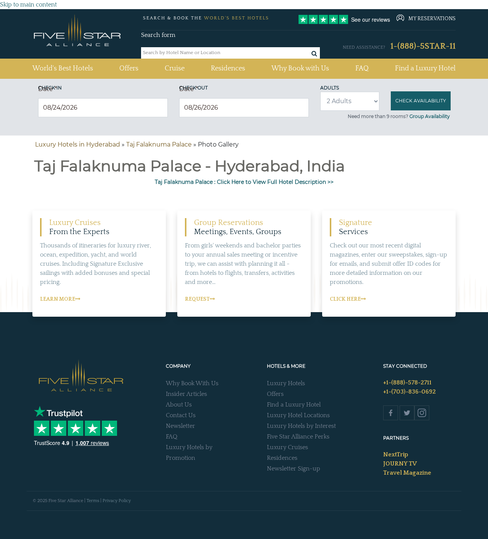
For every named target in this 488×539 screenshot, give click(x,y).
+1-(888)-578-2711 (407, 382)
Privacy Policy (117, 500)
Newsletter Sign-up (293, 468)
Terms (93, 500)
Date (47, 88)
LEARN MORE (57, 299)
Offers (128, 68)
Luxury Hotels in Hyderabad (77, 144)
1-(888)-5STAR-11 (423, 46)
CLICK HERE (345, 299)
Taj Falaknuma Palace (159, 144)
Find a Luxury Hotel (425, 68)
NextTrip (395, 454)
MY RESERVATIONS (432, 19)
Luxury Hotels (286, 383)
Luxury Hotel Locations (298, 415)
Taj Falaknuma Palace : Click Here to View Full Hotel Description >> (244, 182)
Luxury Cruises (287, 447)
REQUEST (197, 299)
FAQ (362, 68)
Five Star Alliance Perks (298, 436)
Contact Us (181, 415)
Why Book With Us (192, 383)
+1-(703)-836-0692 (409, 391)
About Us (179, 404)
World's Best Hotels (62, 68)
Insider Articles (186, 394)
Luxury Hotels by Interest (301, 426)
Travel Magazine (407, 472)
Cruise (175, 68)
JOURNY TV (400, 463)
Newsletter (180, 426)
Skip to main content (28, 4)
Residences (228, 68)
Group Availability (429, 116)
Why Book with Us (300, 68)
